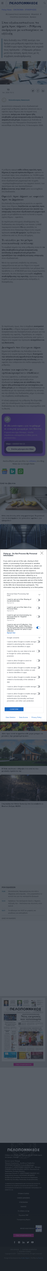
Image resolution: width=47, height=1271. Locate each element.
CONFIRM (14, 709)
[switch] (38, 600)
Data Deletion (11, 717)
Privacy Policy (36, 717)
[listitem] (23, 594)
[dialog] (23, 635)
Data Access (23, 717)
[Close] (42, 554)
